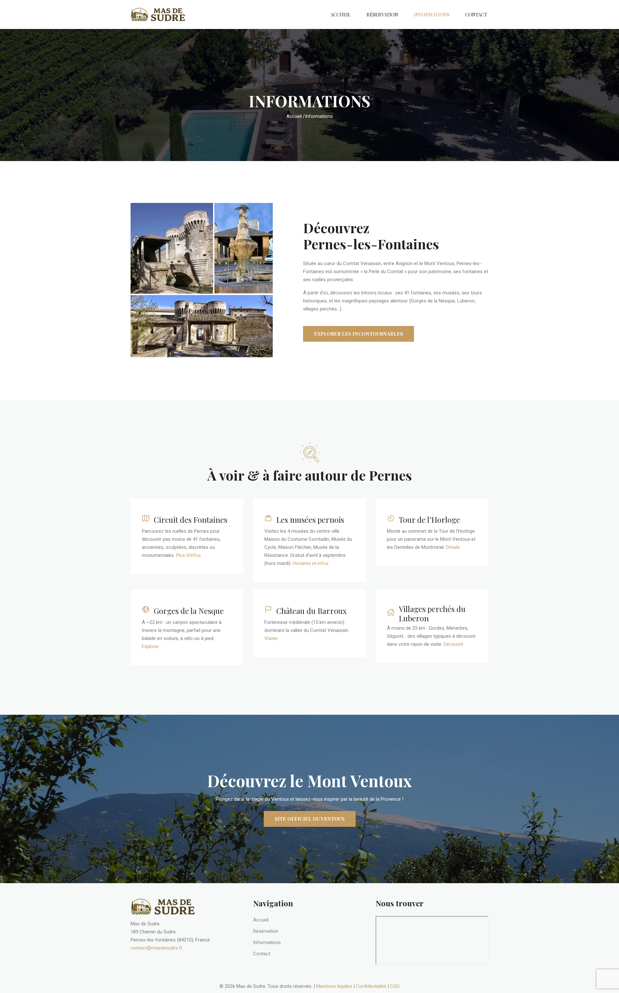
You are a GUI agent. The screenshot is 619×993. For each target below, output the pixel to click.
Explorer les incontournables (358, 333)
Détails (453, 547)
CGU (394, 986)
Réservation (382, 14)
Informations (431, 14)
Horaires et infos (311, 563)
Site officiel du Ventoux (310, 819)
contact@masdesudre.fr (156, 948)
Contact (476, 14)
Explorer (150, 646)
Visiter (271, 638)
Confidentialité (371, 986)
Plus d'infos (188, 555)
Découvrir (454, 644)
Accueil (340, 14)
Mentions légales (334, 986)
